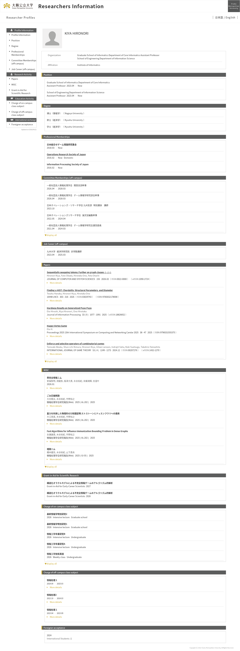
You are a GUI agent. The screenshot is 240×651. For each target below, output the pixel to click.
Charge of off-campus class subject (21, 113)
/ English (229, 17)
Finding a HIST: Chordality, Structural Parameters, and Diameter (80, 290)
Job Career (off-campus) (23, 69)
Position (15, 40)
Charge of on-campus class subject (21, 104)
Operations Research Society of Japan (66, 154)
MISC (13, 84)
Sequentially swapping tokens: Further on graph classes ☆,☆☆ (79, 272)
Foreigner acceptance (22, 124)
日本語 (219, 17)
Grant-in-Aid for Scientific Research (20, 91)
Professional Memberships (18, 53)
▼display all (51, 235)
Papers (14, 78)
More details (56, 282)
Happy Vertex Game (57, 325)
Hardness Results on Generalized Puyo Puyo (69, 308)
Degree (14, 46)
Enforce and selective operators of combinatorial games (75, 343)
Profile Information (20, 34)
